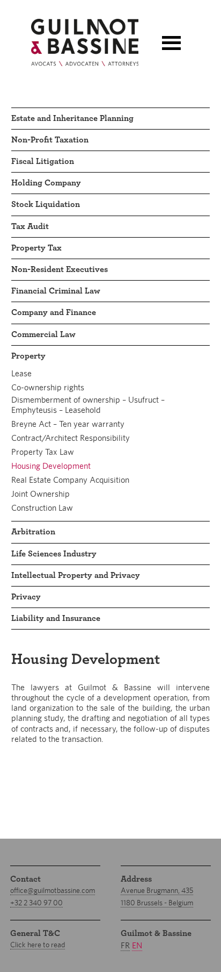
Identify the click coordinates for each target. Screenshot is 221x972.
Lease (21, 373)
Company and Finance (53, 312)
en (137, 945)
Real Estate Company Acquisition (70, 480)
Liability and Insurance (55, 618)
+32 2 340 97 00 (36, 902)
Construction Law (42, 508)
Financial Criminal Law (55, 291)
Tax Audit (30, 226)
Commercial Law (43, 334)
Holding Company (46, 182)
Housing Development (51, 466)
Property (28, 356)
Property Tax (36, 248)
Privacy (26, 596)
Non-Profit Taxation (50, 139)
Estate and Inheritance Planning (72, 118)
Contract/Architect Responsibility (70, 438)
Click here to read (37, 944)
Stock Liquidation (45, 204)
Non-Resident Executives (59, 269)
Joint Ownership (40, 494)
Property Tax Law (42, 452)
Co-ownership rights (47, 387)
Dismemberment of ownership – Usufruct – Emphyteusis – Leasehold (88, 405)
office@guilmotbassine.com (52, 890)
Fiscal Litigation (42, 161)
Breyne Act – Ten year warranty (67, 424)
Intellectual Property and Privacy (75, 575)
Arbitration (33, 531)
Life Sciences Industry (54, 553)
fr (125, 945)
